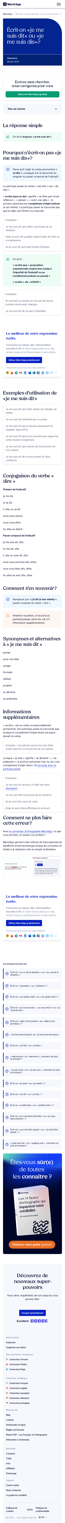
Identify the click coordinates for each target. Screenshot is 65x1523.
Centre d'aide (12, 1485)
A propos (10, 1453)
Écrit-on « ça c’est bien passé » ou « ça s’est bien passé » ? (34, 1130)
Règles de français (15, 1429)
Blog (8, 1415)
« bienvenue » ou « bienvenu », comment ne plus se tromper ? (34, 1057)
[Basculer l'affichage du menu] (58, 4)
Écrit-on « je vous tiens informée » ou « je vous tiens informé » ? (32, 1117)
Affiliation (10, 1468)
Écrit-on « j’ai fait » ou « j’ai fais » (26, 1045)
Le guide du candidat (16, 1495)
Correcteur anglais (18, 1388)
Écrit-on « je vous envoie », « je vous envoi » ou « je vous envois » (35, 1008)
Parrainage (11, 1473)
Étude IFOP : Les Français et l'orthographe (26, 1434)
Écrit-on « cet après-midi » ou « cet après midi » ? (34, 997)
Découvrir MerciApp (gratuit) (32, 94)
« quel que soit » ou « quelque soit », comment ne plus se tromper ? (34, 1144)
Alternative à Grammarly (17, 1439)
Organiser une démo (16, 1347)
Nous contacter (13, 1490)
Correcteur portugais (19, 1403)
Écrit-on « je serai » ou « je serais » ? (27, 1083)
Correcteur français (18, 1383)
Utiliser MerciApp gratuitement (24, 360)
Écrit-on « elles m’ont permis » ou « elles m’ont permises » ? (32, 1022)
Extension (11, 1342)
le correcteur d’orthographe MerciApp (30, 831)
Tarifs (9, 1458)
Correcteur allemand (19, 1398)
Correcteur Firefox (18, 1364)
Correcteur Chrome (18, 1359)
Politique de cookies (11, 1509)
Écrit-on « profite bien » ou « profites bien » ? (32, 1105)
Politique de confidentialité (42, 1509)
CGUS (30, 1509)
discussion (11, 788)
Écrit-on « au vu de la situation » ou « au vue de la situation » (34, 973)
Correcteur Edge (17, 1369)
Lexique (10, 1420)
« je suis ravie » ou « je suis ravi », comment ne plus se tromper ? (35, 1071)
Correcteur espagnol (19, 1393)
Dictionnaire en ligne (16, 1424)
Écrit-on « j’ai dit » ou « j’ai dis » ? (26, 1094)
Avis (8, 1463)
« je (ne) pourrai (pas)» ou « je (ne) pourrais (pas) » (34, 1034)
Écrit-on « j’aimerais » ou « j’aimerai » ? (28, 986)
